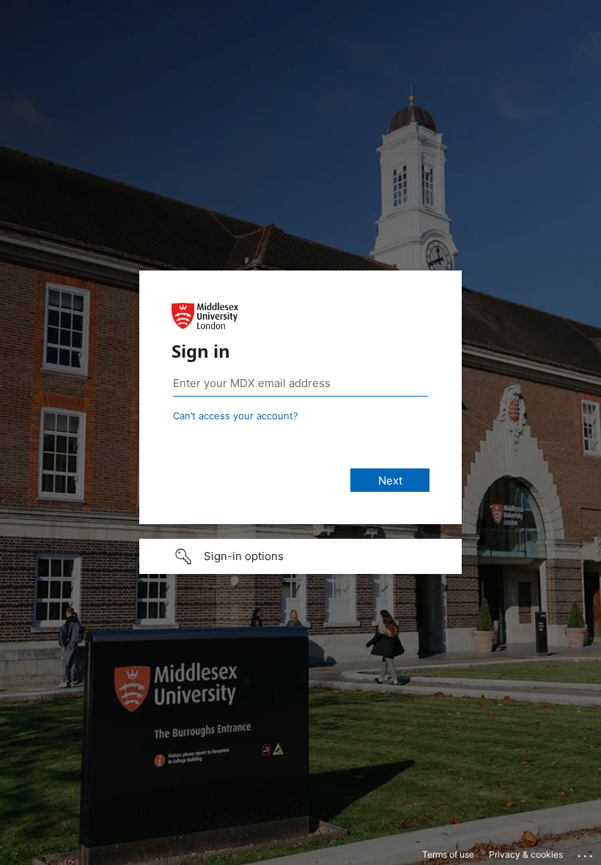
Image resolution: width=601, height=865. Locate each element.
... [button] (586, 852)
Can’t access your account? (235, 416)
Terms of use (448, 854)
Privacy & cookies (526, 854)
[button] (300, 556)
